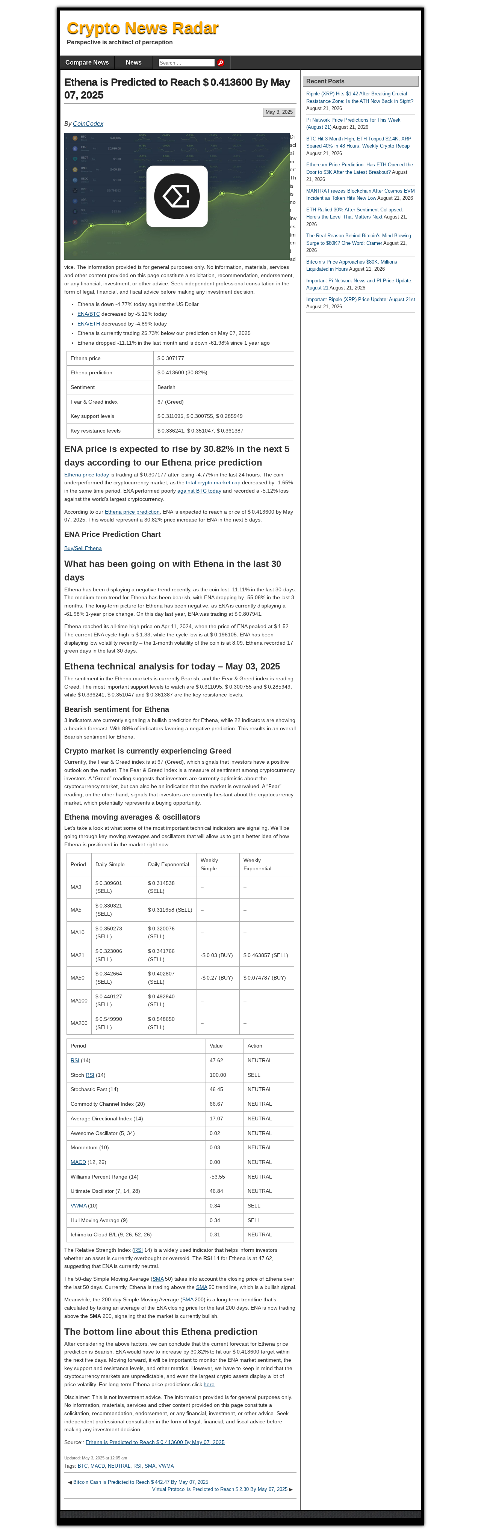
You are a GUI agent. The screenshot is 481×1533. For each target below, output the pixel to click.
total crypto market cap (213, 482)
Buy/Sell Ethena (83, 548)
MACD (78, 1162)
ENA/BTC (88, 314)
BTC (83, 1466)
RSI (75, 1060)
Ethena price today (86, 475)
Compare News (87, 62)
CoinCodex (88, 124)
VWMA (78, 1206)
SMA (158, 1279)
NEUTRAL (119, 1466)
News (134, 62)
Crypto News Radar (143, 27)
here (209, 1384)
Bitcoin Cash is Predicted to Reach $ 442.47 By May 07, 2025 (140, 1482)
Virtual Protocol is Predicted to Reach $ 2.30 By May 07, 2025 (219, 1489)
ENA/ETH (88, 324)
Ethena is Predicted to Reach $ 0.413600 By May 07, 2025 (155, 1442)
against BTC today (199, 491)
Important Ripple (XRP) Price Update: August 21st (360, 299)
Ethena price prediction (132, 512)
